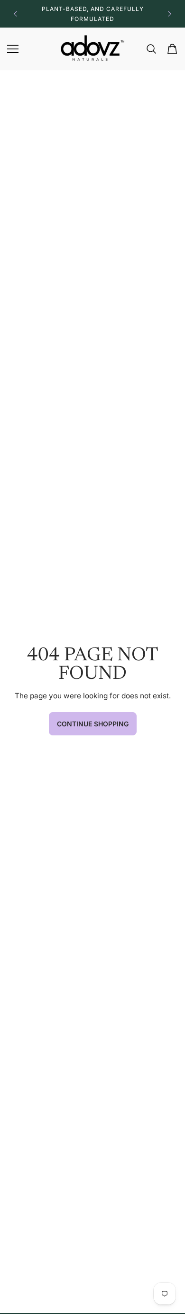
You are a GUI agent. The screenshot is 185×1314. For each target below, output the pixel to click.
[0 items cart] (172, 49)
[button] (14, 13)
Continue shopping (93, 724)
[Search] (151, 49)
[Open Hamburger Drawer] (12, 49)
